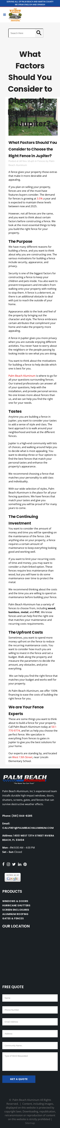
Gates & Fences (13, 918)
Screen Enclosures (15, 910)
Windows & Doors (15, 901)
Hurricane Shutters (16, 905)
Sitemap (30, 1123)
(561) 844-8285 (22, 816)
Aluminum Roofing (15, 914)
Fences (41, 161)
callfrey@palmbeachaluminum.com (28, 828)
